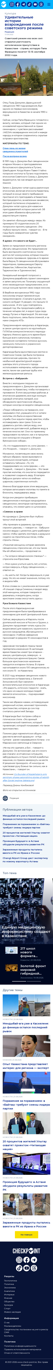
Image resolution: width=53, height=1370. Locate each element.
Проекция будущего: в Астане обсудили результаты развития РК (25, 1185)
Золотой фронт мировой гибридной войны (33, 969)
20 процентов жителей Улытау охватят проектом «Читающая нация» (25, 1145)
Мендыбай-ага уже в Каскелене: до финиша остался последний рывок (26, 1027)
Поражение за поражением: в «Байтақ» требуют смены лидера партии (26, 1104)
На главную (26, 1235)
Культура (10, 13)
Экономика (26, 978)
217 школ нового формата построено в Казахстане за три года (32, 952)
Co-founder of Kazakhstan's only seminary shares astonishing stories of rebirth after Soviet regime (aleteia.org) (26, 777)
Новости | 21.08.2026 (13, 939)
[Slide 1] (19, 981)
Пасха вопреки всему (15, 156)
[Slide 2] (34, 981)
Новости (24, 960)
